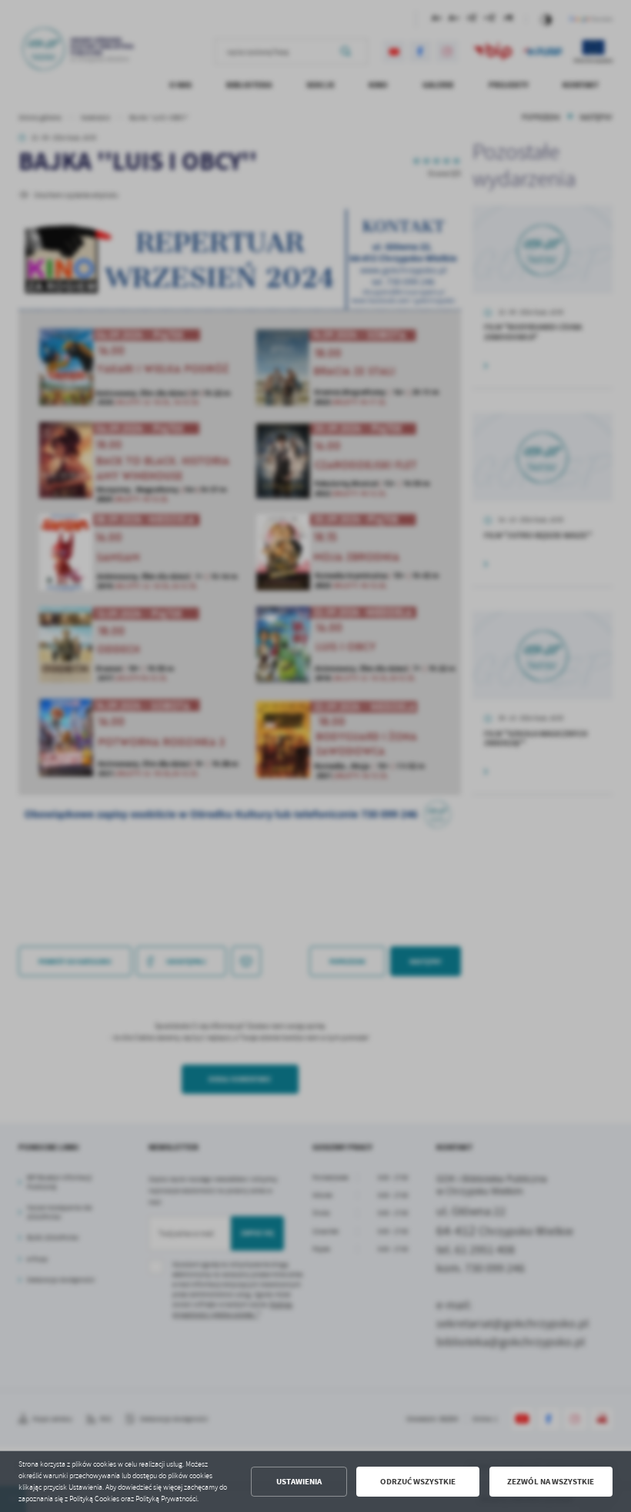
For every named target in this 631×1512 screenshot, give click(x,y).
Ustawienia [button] (299, 1481)
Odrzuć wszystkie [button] (418, 1481)
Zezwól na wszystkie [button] (550, 1481)
